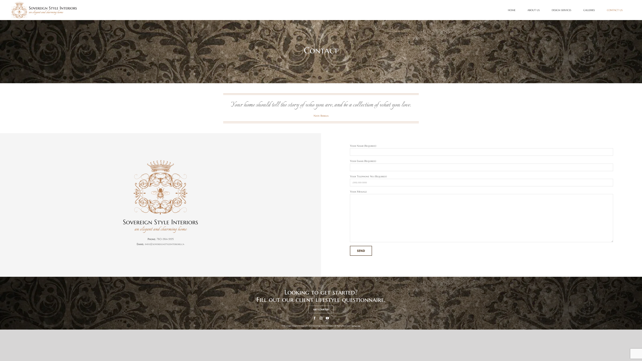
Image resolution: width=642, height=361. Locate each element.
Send (361, 251)
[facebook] (314, 318)
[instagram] (321, 318)
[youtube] (327, 318)
